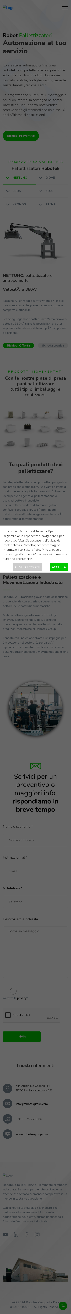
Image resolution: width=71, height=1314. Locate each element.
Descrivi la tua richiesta (20, 919)
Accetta (59, 567)
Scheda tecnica (53, 345)
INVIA (22, 1036)
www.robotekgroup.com (32, 1134)
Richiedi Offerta (18, 345)
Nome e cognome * (18, 826)
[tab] (19, 178)
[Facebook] (26, 1235)
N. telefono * (12, 888)
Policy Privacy (42, 549)
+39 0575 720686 (29, 1119)
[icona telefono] (63, 1306)
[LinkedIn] (15, 1235)
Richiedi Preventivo (21, 136)
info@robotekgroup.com (32, 1104)
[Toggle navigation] (65, 7)
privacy (21, 998)
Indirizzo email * (15, 857)
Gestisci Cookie (28, 567)
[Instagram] (37, 1235)
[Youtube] (5, 1235)
